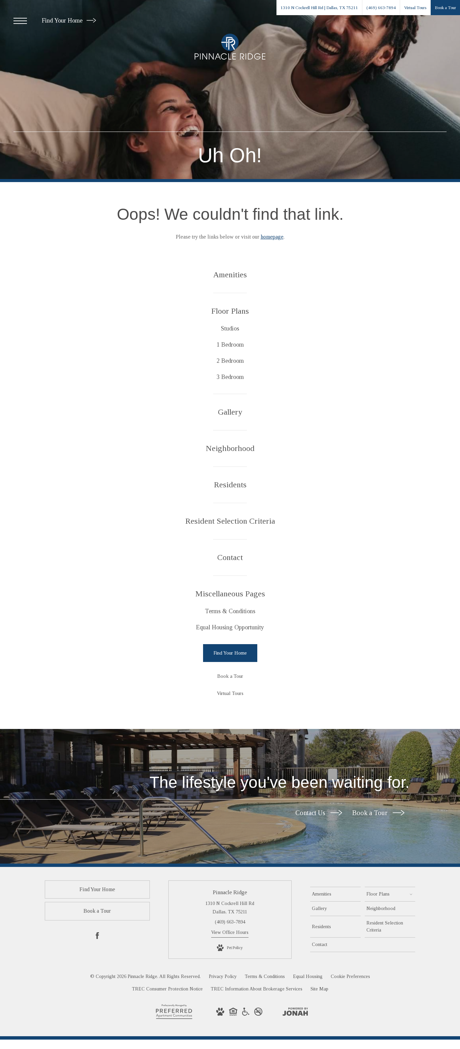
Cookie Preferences (350, 976)
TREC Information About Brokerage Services (256, 988)
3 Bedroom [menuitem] (230, 377)
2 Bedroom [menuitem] (230, 360)
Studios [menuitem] (230, 328)
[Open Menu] (20, 21)
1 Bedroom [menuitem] (230, 344)
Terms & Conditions (265, 976)
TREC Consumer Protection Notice (167, 988)
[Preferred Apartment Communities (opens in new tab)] (174, 1018)
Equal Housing (308, 976)
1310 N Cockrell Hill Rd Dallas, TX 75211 (229, 907)
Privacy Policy (223, 976)
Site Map (319, 988)
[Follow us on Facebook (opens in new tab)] (97, 937)
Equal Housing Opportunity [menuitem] (230, 627)
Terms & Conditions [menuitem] (230, 611)
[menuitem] (230, 274)
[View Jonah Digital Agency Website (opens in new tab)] (295, 1013)
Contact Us (311, 812)
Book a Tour (370, 812)
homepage (272, 237)
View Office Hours (230, 932)
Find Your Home (63, 20)
